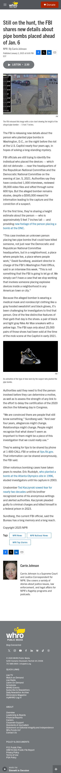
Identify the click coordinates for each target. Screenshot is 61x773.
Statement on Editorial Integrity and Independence (30, 727)
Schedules (11, 685)
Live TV (9, 675)
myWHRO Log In (14, 697)
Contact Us (11, 732)
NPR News (17, 535)
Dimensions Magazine (16, 695)
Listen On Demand (15, 682)
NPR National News (39, 535)
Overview (10, 712)
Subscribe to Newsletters (18, 690)
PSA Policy (11, 757)
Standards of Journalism (17, 725)
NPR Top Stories (20, 542)
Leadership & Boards (16, 715)
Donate (51, 4)
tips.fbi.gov (46, 451)
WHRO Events (12, 687)
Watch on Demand (15, 677)
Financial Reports (14, 717)
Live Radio (11, 680)
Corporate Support (15, 722)
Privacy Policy (12, 752)
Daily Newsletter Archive (17, 692)
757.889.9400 (12, 663)
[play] (5, 769)
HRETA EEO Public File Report (20, 750)
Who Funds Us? (13, 730)
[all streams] (57, 769)
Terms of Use (12, 755)
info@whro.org (25, 663)
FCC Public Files (13, 747)
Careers (9, 720)
